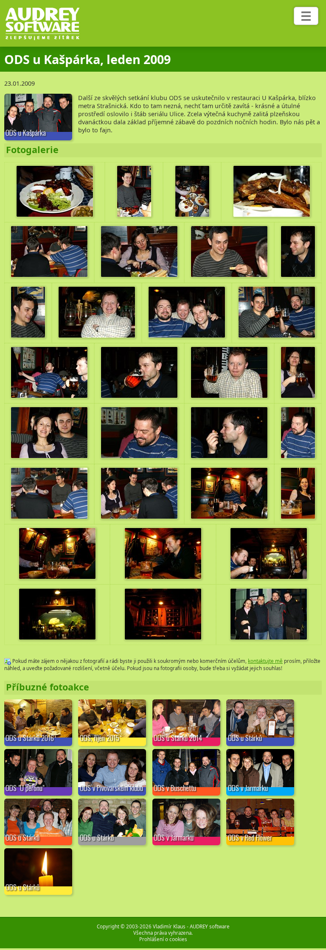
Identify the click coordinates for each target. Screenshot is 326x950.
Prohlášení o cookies (163, 939)
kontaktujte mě (265, 661)
